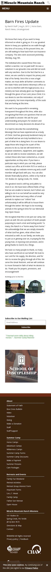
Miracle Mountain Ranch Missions (22, 511)
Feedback (24, 539)
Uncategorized (23, 29)
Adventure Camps (14, 446)
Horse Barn (36, 26)
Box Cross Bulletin (14, 409)
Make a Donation (14, 423)
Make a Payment (14, 460)
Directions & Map (14, 525)
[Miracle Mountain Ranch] (23, 3)
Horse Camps (12, 442)
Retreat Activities (14, 482)
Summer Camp (13, 437)
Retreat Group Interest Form (19, 486)
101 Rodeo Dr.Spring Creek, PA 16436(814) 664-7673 (16, 518)
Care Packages (13, 467)
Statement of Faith (15, 405)
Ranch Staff (12, 26)
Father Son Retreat (15, 501)
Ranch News (10, 29)
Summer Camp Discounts (17, 456)
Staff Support (12, 431)
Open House (12, 504)
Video (9, 412)
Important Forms (14, 489)
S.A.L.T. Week (12, 493)
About (9, 401)
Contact (10, 529)
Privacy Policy (31, 568)
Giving (9, 420)
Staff (9, 427)
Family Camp (12, 497)
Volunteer (11, 416)
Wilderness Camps (14, 449)
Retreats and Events (16, 474)
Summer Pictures (14, 464)
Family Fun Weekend (15, 479)
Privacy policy (12, 539)
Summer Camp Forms (16, 453)
